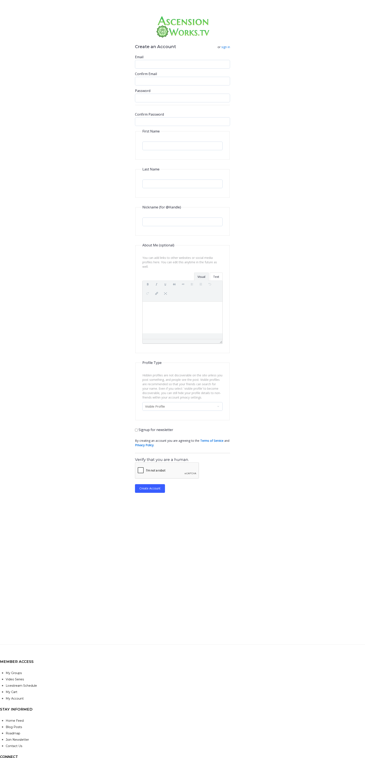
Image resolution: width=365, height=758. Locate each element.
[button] (148, 286)
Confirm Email (146, 74)
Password (142, 90)
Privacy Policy (144, 445)
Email (139, 57)
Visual (201, 277)
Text (216, 277)
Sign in (225, 47)
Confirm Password (149, 114)
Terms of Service (211, 441)
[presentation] (147, 286)
